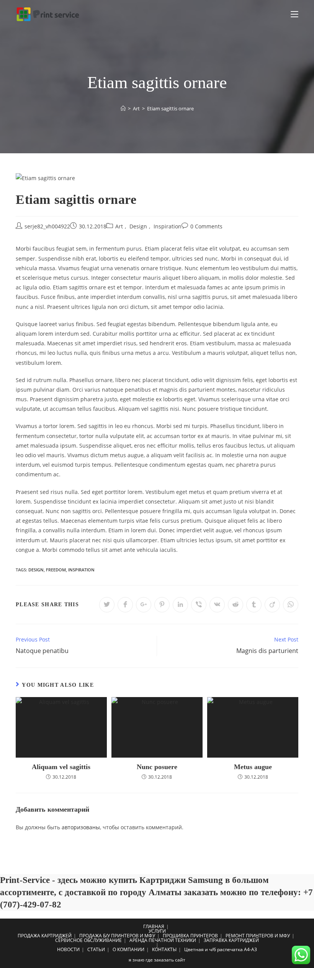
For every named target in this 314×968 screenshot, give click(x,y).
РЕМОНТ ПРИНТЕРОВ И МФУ (258, 935)
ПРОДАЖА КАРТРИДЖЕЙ (45, 935)
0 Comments (206, 226)
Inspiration (168, 226)
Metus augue (253, 767)
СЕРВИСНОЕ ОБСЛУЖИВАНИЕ (88, 940)
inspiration (81, 570)
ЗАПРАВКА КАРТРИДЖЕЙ (231, 940)
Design (138, 226)
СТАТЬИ (96, 949)
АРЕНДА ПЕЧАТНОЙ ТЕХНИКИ (162, 940)
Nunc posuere (157, 767)
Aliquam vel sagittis (61, 767)
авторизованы (81, 827)
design (36, 570)
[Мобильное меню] (294, 14)
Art (119, 226)
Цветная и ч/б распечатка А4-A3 (220, 949)
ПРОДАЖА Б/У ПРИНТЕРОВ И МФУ (117, 935)
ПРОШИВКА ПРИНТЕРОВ (190, 935)
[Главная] (123, 108)
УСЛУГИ (157, 931)
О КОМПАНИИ (128, 949)
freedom (56, 570)
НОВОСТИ (68, 949)
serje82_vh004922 (47, 226)
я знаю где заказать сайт (157, 960)
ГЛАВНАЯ (153, 926)
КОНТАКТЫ (164, 949)
